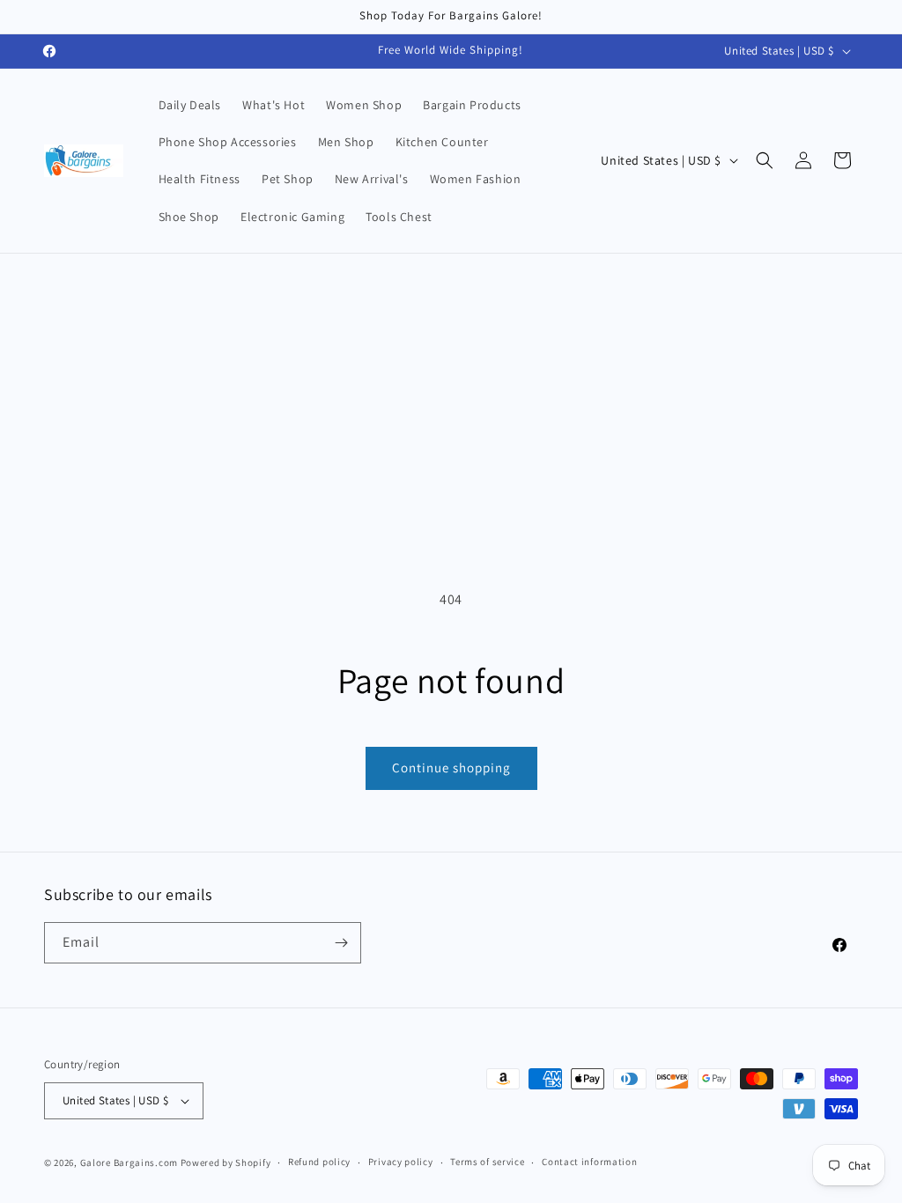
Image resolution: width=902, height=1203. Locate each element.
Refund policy (319, 1161)
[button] (764, 160)
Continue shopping (451, 767)
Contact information (589, 1161)
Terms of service (487, 1161)
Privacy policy (400, 1161)
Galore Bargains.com (129, 1162)
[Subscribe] (341, 942)
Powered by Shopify (226, 1162)
